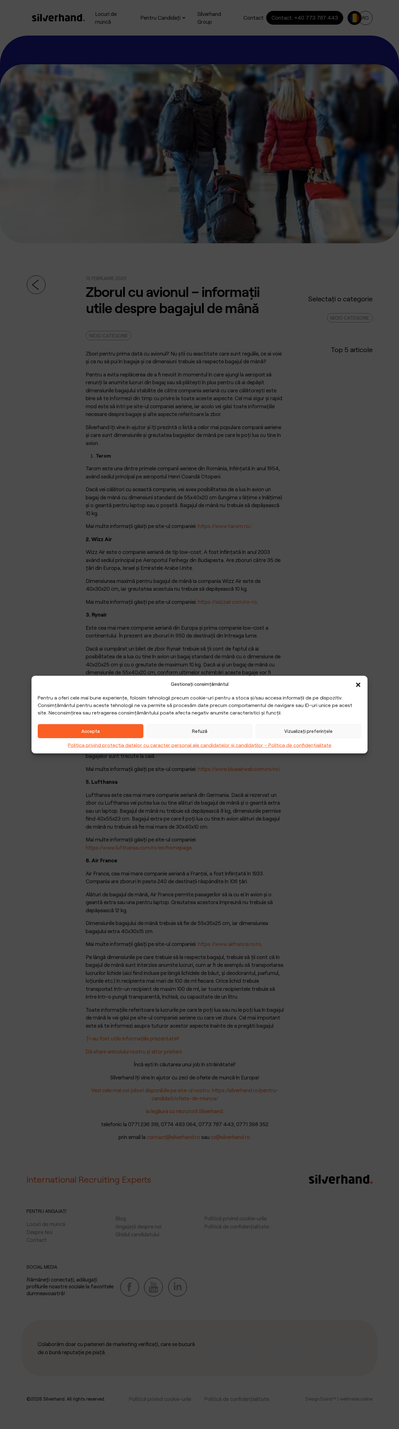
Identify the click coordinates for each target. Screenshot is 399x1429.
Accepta (90, 731)
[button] (358, 684)
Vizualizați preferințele (308, 731)
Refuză (199, 731)
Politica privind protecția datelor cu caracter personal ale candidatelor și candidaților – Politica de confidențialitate (199, 745)
